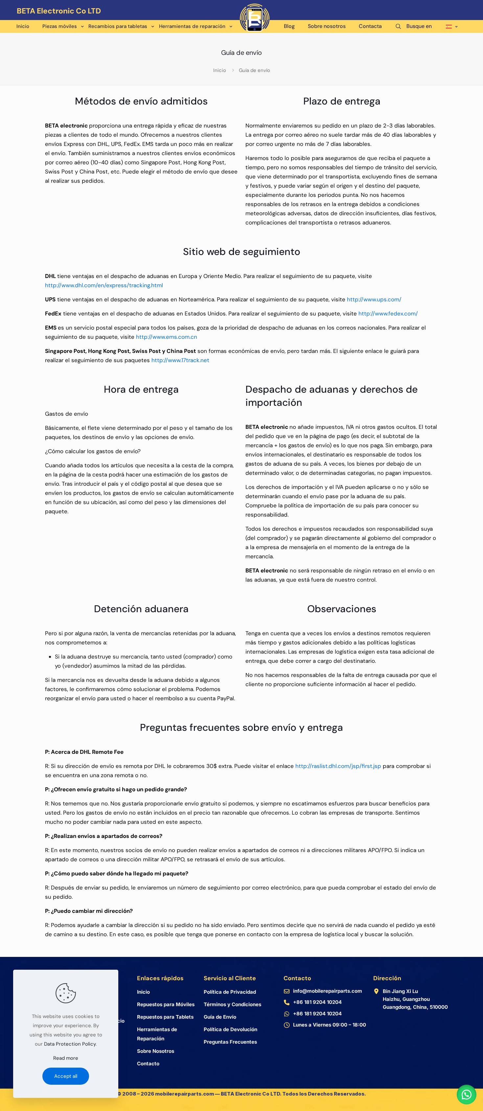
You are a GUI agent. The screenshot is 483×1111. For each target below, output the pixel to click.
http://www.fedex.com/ (388, 313)
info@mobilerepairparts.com (327, 991)
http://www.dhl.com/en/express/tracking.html (104, 285)
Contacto (148, 1063)
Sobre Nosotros (155, 1051)
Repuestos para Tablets (165, 1017)
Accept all (65, 1076)
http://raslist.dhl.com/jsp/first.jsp (338, 766)
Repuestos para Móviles (166, 1004)
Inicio (219, 70)
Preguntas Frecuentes (230, 1042)
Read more (65, 1058)
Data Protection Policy (70, 1044)
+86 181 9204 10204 (317, 1002)
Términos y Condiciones (232, 1004)
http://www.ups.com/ (374, 299)
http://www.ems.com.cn (166, 336)
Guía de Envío (220, 1017)
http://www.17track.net (180, 360)
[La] (451, 19)
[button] (466, 1094)
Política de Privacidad (230, 992)
